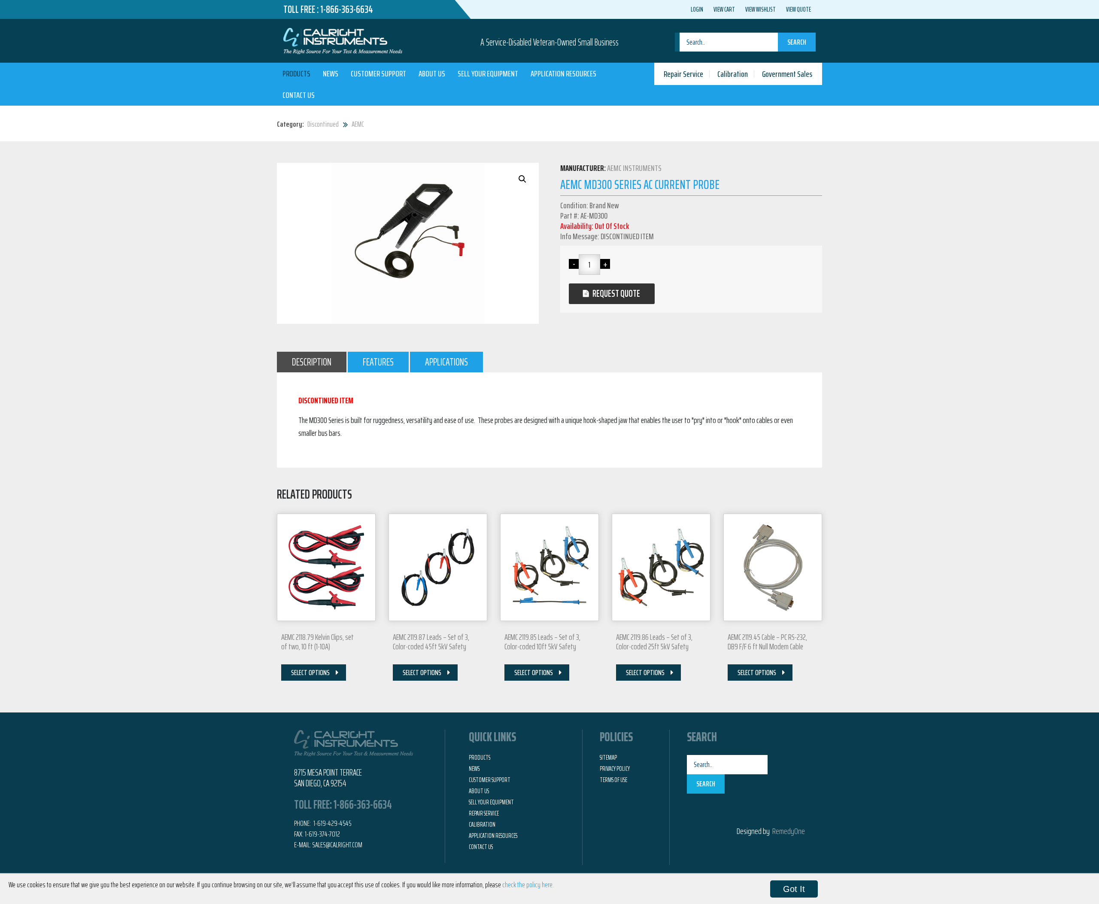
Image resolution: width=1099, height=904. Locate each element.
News (330, 73)
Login (697, 9)
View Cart (724, 9)
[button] (522, 179)
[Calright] (342, 40)
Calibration (732, 74)
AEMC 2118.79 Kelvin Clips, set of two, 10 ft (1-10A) (317, 641)
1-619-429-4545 (332, 823)
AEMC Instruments (634, 168)
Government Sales (787, 74)
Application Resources (563, 73)
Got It (794, 889)
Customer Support (378, 73)
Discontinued (323, 124)
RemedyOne (788, 831)
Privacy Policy (615, 769)
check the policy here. (528, 885)
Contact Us (298, 95)
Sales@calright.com (337, 845)
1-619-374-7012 (322, 834)
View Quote (798, 9)
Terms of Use (613, 780)
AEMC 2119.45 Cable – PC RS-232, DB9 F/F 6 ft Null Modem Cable (767, 641)
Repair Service (683, 74)
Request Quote (616, 293)
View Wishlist (760, 9)
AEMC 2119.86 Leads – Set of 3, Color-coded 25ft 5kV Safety (654, 641)
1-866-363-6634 (346, 9)
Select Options (310, 673)
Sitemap (608, 757)
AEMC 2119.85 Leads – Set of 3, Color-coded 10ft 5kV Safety (542, 641)
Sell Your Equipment (488, 73)
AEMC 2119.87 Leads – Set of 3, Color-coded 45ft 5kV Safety (431, 641)
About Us (432, 73)
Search (796, 42)
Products (296, 73)
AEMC (358, 124)
